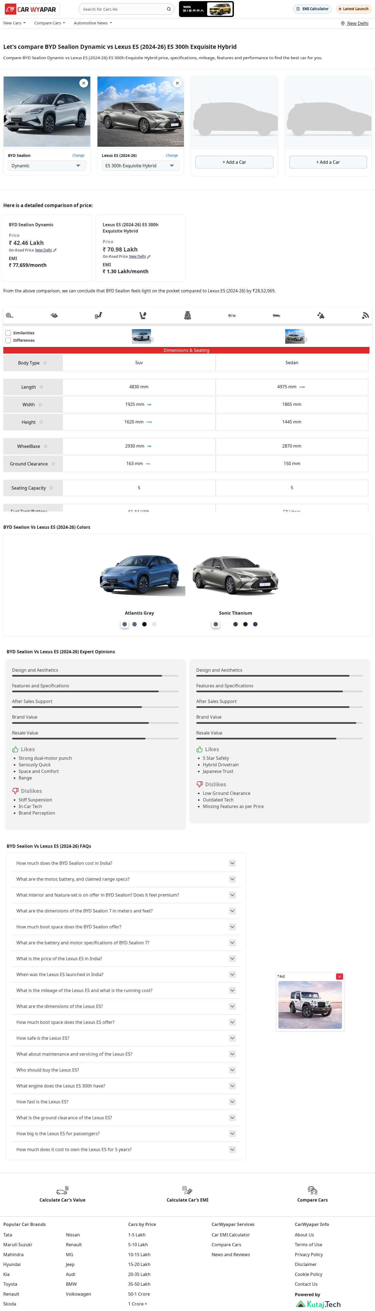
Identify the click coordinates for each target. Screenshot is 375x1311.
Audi (70, 1274)
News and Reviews (231, 1254)
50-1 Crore (139, 1294)
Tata (7, 1235)
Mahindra (13, 1254)
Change (78, 155)
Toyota (10, 1284)
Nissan (73, 1235)
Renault (74, 1245)
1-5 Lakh (136, 1235)
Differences (24, 340)
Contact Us (306, 1284)
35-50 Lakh (139, 1284)
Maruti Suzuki (17, 1245)
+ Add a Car (234, 162)
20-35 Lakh (139, 1274)
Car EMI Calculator (231, 1235)
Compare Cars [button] (47, 23)
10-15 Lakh (139, 1254)
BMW (71, 1284)
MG (69, 1254)
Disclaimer (306, 1264)
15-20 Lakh (139, 1264)
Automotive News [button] (91, 23)
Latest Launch (356, 8)
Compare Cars (226, 1245)
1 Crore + (137, 1304)
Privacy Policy (309, 1254)
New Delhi (357, 23)
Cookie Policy (308, 1274)
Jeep (70, 1264)
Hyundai (12, 1264)
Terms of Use (308, 1245)
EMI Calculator (316, 8)
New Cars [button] (12, 23)
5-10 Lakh (138, 1245)
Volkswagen (78, 1294)
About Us (304, 1235)
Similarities (23, 333)
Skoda (9, 1304)
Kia (6, 1274)
